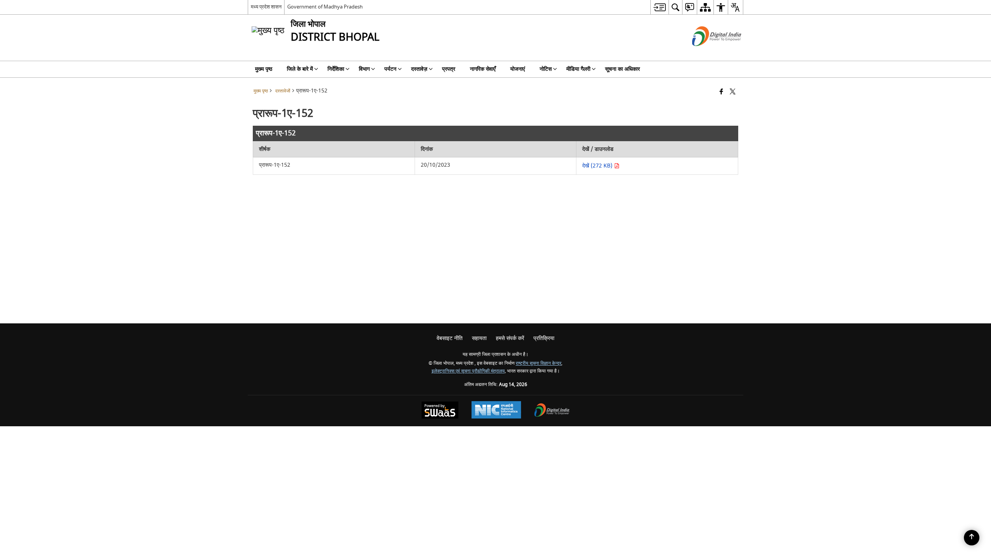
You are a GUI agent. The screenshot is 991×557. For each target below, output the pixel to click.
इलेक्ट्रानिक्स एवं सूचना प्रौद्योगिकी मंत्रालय (468, 371)
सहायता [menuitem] (479, 338)
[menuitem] (659, 7)
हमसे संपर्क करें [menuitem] (510, 338)
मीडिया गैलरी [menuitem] (578, 69)
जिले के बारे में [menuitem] (300, 69)
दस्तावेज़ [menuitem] (419, 69)
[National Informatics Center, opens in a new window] (496, 410)
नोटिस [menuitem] (546, 69)
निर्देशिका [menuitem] (335, 69)
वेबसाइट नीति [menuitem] (450, 338)
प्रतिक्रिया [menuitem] (543, 338)
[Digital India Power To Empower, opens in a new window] (552, 411)
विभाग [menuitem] (364, 69)
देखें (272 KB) (598, 166)
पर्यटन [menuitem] (390, 69)
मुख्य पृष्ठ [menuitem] (263, 69)
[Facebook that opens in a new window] (721, 92)
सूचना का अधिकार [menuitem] (622, 69)
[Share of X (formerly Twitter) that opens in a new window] (732, 92)
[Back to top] (971, 537)
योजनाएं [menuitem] (517, 69)
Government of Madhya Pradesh (325, 6)
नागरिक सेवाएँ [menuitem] (483, 69)
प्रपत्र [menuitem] (448, 69)
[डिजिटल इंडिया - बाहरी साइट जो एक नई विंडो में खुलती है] (707, 53)
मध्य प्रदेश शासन (266, 6)
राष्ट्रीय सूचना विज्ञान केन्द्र (538, 363)
